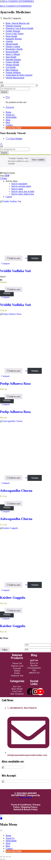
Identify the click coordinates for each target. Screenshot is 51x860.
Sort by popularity (19, 183)
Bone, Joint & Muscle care (17, 23)
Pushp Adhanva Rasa (15, 383)
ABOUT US (34, 673)
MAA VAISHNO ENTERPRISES (16, 6)
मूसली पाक (34, 660)
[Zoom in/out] (1, 856)
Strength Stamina (13, 59)
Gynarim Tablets (17, 669)
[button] (13, 258)
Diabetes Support (13, 26)
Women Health (12, 64)
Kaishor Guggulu (12, 597)
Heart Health (11, 36)
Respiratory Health (14, 49)
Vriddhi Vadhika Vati (15, 271)
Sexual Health (12, 52)
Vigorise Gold (17, 666)
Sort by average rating (21, 186)
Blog (8, 122)
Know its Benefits (34, 664)
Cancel (9, 196)
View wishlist (38, 159)
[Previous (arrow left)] (1, 859)
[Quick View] (3, 258)
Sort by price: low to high (22, 191)
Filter (5, 649)
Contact (9, 125)
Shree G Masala (13, 54)
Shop (8, 120)
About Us (10, 114)
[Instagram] (35, 691)
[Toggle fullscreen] (4, 856)
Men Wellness (12, 70)
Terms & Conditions (21, 804)
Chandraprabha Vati (34, 669)
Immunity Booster (14, 39)
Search (4, 92)
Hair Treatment (17, 694)
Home (8, 112)
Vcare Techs (25, 797)
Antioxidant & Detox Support (19, 75)
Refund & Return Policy (26, 809)
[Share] (7, 856)
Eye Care (17, 686)
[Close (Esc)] (9, 856)
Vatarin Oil (17, 663)
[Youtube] (40, 691)
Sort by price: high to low (22, 194)
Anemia (9, 41)
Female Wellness (13, 72)
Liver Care (17, 691)
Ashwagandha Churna (16, 490)
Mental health (12, 44)
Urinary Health (12, 62)
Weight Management (15, 77)
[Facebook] (30, 691)
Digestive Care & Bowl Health (19, 28)
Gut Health (11, 67)
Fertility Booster (13, 31)
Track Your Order (13, 127)
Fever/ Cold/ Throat (14, 33)
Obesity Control (13, 46)
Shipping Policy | (29, 807)
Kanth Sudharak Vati (17, 674)
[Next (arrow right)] (4, 859)
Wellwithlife (11, 117)
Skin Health (11, 57)
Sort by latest (17, 189)
